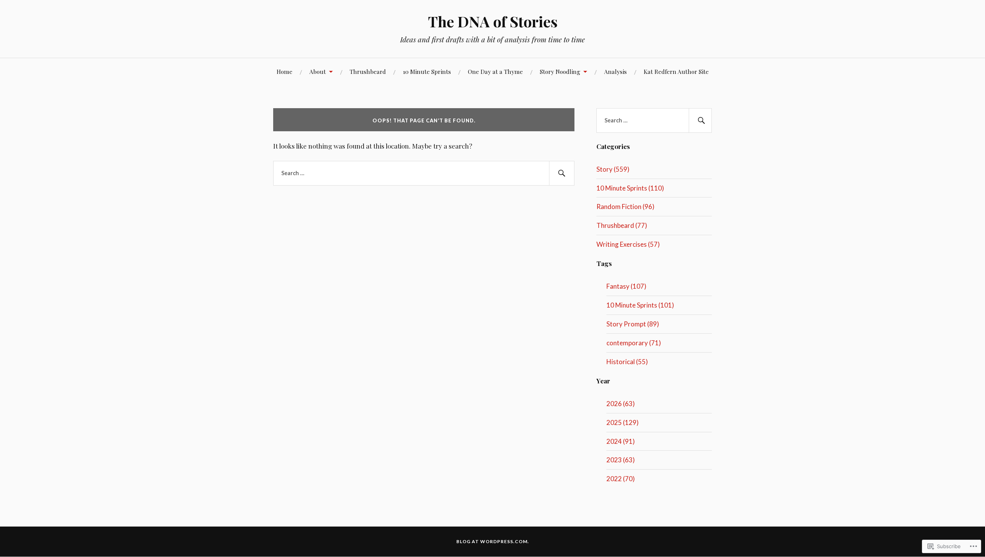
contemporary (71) (633, 343)
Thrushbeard (368, 71)
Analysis (615, 71)
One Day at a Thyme (495, 71)
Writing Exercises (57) (628, 244)
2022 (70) (620, 479)
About (317, 71)
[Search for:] (423, 173)
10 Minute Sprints (427, 71)
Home (284, 71)
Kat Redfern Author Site (676, 71)
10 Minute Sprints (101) (640, 305)
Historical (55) (627, 362)
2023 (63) (620, 460)
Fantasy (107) (626, 286)
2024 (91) (620, 441)
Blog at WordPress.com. (492, 541)
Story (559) (612, 169)
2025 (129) (622, 422)
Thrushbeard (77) (621, 225)
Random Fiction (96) (625, 206)
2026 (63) (620, 404)
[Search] (561, 173)
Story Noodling (560, 71)
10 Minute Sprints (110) (630, 188)
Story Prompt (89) (632, 324)
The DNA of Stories (493, 21)
